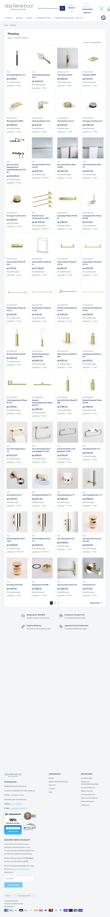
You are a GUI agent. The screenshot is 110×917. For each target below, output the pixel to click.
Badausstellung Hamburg (58, 782)
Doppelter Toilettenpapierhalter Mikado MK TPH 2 (42, 402)
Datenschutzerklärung (89, 798)
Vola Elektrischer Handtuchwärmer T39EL (40, 217)
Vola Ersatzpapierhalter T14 (92, 495)
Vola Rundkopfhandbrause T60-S (41, 76)
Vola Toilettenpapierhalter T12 (16, 450)
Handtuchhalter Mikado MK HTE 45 (16, 309)
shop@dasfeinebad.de (18, 808)
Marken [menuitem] (29, 18)
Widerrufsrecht (87, 791)
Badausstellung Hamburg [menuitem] (64, 18)
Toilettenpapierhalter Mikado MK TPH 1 (17, 401)
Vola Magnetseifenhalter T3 (41, 495)
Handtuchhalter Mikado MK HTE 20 (66, 263)
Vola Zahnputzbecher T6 (65, 495)
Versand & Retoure (88, 787)
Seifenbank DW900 (89, 75)
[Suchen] (62, 8)
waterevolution (63, 72)
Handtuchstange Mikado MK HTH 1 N (67, 309)
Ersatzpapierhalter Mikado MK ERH (91, 217)
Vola (8, 72)
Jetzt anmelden (13, 885)
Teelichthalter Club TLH (65, 121)
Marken (51, 778)
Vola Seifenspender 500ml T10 (41, 540)
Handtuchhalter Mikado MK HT (41, 263)
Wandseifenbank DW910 (15, 121)
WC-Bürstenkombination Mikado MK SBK (40, 355)
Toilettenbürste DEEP (64, 75)
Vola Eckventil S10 (88, 585)
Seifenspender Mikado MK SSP (91, 355)
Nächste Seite (95, 603)
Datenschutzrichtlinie (21, 869)
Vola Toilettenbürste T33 (66, 539)
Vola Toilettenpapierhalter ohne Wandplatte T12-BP (41, 450)
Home (6, 25)
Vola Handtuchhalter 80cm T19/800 (66, 166)
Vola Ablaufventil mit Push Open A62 (91, 540)
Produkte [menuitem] (8, 18)
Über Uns (52, 785)
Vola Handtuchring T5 (14, 495)
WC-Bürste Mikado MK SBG (16, 354)
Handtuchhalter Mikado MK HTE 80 (92, 309)
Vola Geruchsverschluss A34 (67, 585)
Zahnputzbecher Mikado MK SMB (66, 355)
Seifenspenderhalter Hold (41, 121)
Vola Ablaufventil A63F (15, 585)
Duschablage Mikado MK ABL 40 (67, 217)
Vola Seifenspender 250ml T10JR (16, 540)
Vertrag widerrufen (88, 794)
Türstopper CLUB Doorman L (17, 216)
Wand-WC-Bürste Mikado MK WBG (67, 401)
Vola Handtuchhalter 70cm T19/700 (41, 166)
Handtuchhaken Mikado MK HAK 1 (16, 263)
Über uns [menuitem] (79, 18)
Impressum (85, 805)
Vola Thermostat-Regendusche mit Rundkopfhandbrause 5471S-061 (16, 168)
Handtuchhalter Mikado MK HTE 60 (41, 309)
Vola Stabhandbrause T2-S (16, 75)
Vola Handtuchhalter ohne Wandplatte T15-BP (66, 450)
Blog (50, 792)
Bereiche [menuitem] (19, 18)
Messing (13, 25)
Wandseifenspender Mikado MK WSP (92, 401)
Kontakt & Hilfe (86, 778)
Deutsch (8, 896)
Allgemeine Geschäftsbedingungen (90, 783)
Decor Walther (87, 72)
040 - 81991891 (16, 804)
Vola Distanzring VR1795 (40, 585)
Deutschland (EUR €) (24, 896)
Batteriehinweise (87, 801)
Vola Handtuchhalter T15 (91, 449)
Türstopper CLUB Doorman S (92, 121)
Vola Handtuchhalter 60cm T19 (91, 166)
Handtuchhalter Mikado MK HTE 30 (92, 263)
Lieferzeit (10, 85)
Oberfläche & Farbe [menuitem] (44, 18)
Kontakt (52, 788)
